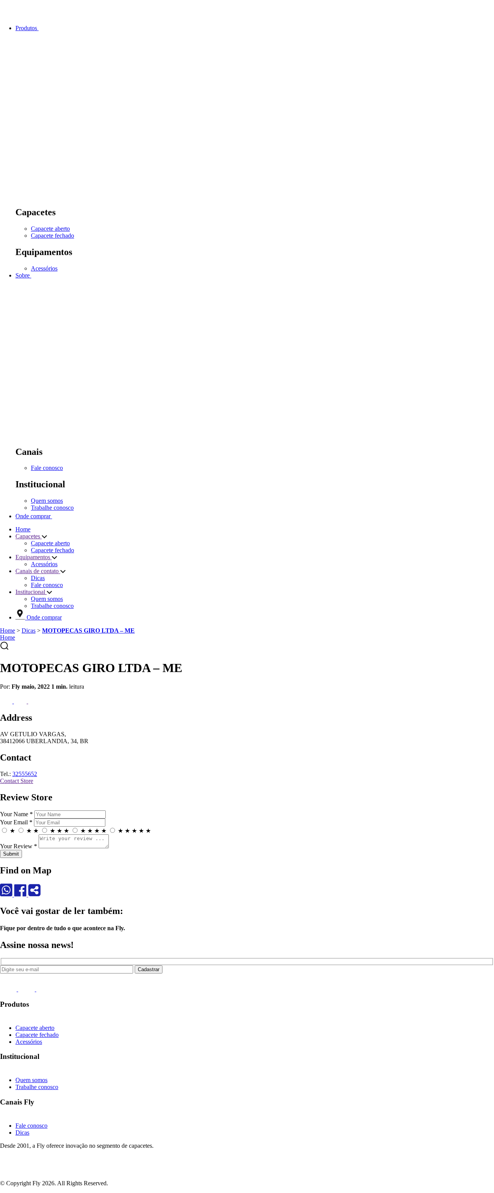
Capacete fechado (52, 235)
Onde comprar (33, 516)
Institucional (31, 592)
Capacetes (28, 536)
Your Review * (18, 846)
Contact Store (16, 781)
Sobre (23, 275)
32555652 (24, 774)
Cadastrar (148, 969)
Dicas (38, 578)
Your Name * (16, 814)
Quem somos (47, 500)
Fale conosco (47, 468)
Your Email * (16, 822)
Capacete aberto (50, 228)
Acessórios (44, 268)
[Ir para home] (23, 15)
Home (22, 529)
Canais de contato (37, 571)
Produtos (27, 28)
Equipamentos (33, 557)
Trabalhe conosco (52, 507)
